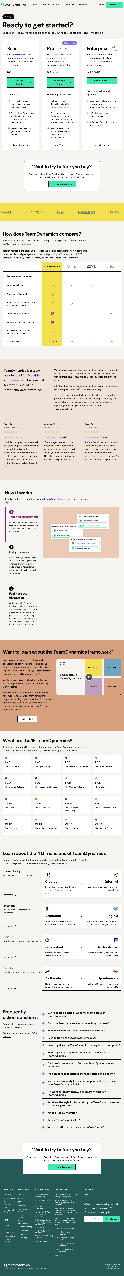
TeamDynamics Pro (13, 437)
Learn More (27, 718)
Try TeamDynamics (62, 183)
